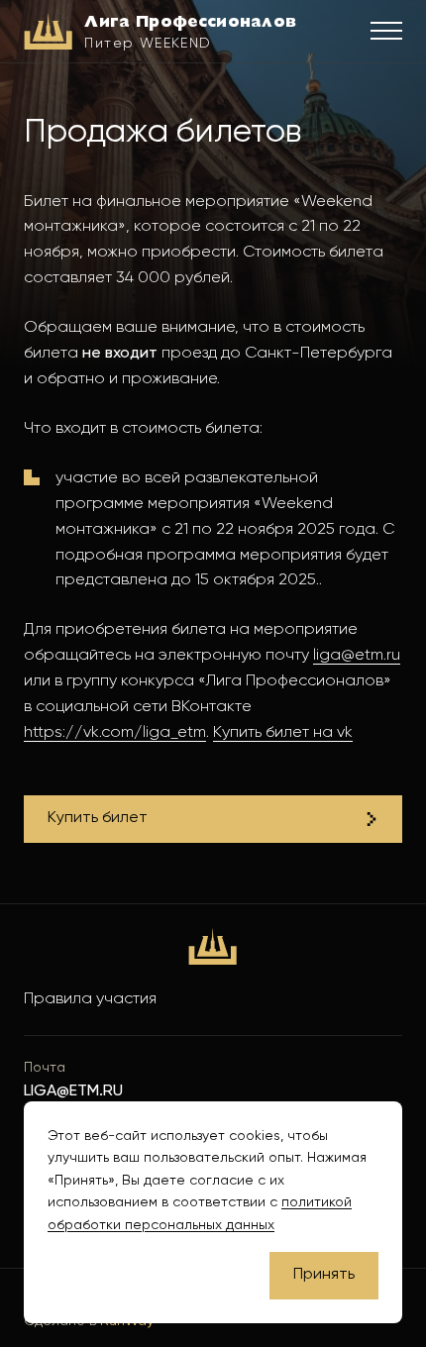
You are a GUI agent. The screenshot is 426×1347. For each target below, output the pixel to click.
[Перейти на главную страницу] (212, 947)
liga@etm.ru (356, 655)
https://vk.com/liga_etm (115, 732)
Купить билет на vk (283, 732)
